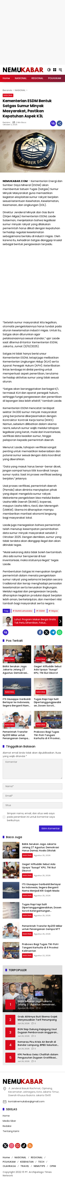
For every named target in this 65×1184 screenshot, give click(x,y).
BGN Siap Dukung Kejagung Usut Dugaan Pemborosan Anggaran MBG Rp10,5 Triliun (37, 1031)
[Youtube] (17, 1145)
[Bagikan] (59, 123)
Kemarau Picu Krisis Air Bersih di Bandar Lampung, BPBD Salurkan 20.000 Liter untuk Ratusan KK (37, 1043)
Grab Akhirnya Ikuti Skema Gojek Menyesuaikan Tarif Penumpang (37, 1018)
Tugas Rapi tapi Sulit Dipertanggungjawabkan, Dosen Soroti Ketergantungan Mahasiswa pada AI (47, 702)
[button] (49, 70)
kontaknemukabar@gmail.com (26, 1101)
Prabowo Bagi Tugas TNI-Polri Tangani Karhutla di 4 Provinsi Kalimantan (46, 735)
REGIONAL (36, 1157)
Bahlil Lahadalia (23, 610)
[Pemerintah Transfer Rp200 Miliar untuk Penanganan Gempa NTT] (17, 720)
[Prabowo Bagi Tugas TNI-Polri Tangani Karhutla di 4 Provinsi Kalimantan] (48, 720)
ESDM (42, 610)
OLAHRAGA (9, 1166)
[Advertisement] (32, 32)
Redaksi (6, 122)
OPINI (53, 1166)
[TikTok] (23, 1145)
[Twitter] (46, 632)
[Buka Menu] (55, 70)
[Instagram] (11, 1145)
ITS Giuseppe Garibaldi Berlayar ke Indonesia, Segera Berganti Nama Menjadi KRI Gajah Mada (16, 702)
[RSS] (30, 1145)
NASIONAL (8, 95)
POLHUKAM (9, 1161)
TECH (41, 1161)
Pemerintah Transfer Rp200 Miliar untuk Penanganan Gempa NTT (15, 735)
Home (6, 1115)
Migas (54, 610)
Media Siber (9, 1121)
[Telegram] (53, 632)
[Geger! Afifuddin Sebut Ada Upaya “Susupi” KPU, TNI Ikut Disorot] (48, 654)
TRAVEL (24, 1166)
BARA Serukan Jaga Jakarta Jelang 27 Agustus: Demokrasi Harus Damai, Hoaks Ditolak (15, 670)
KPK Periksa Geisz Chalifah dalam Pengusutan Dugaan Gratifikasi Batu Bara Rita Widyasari (38, 1056)
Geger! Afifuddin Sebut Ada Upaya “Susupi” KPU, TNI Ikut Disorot (48, 670)
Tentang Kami (11, 1131)
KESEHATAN (27, 1161)
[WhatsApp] (59, 632)
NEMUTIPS (39, 1166)
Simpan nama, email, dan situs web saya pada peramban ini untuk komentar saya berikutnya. (31, 817)
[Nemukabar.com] (23, 69)
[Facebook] (40, 632)
